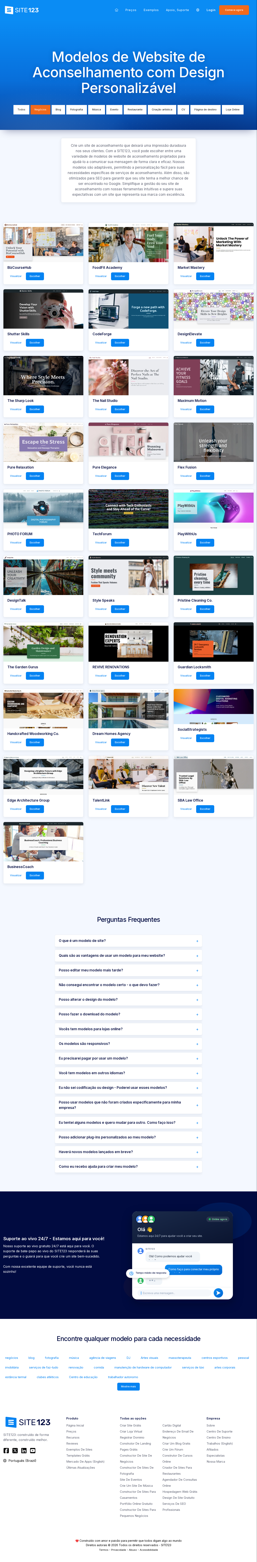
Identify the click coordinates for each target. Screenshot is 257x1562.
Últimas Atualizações (80, 1467)
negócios (11, 1358)
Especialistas (216, 1455)
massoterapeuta (180, 1358)
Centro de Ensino (219, 1437)
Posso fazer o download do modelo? (89, 1014)
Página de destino (205, 109)
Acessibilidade (149, 1549)
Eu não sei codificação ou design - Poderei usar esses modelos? (113, 1088)
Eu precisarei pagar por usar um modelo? (93, 1058)
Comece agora (234, 9)
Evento (114, 109)
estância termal (15, 1377)
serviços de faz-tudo (43, 1367)
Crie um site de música (136, 1486)
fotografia (52, 1358)
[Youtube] (33, 1451)
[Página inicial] (116, 10)
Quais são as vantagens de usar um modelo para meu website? (112, 956)
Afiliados (212, 1449)
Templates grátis (78, 1455)
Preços (131, 10)
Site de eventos (131, 1480)
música (74, 1358)
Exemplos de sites (79, 1449)
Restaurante (135, 109)
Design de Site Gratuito (178, 1498)
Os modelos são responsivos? (84, 1044)
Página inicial (75, 1425)
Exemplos (151, 10)
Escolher (35, 276)
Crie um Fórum (172, 1449)
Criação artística (162, 109)
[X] (15, 1451)
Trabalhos (220, 1443)
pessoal (243, 1358)
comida (99, 1367)
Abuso (133, 1549)
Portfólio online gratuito (136, 1504)
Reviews (72, 1443)
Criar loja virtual (131, 1431)
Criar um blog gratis (176, 1443)
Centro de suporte (220, 1431)
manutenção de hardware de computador (143, 1367)
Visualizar (16, 276)
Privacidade (118, 1549)
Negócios (40, 109)
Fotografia (76, 109)
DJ (128, 1358)
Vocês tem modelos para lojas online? (91, 1029)
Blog (58, 109)
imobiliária (12, 1367)
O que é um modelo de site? (82, 941)
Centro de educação (83, 1377)
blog (32, 1358)
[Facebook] (6, 1451)
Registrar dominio (132, 1437)
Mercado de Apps (85, 1461)
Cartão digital (171, 1425)
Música (96, 109)
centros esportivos (215, 1358)
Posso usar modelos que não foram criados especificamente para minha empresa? (120, 1105)
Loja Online (233, 109)
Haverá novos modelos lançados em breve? (96, 1152)
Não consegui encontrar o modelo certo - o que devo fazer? (109, 985)
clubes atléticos (48, 1377)
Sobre (211, 1425)
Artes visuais (149, 1358)
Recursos (73, 1437)
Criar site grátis (130, 1425)
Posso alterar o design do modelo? (88, 1000)
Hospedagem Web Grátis (179, 1492)
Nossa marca (216, 1461)
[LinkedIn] (24, 1451)
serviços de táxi (193, 1367)
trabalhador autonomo (123, 1377)
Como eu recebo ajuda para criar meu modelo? (98, 1167)
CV (183, 109)
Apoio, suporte (177, 10)
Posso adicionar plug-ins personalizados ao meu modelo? (107, 1137)
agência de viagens (102, 1358)
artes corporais (224, 1367)
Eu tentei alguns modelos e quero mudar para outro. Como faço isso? (117, 1123)
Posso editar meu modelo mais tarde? (91, 970)
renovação (76, 1367)
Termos (103, 1549)
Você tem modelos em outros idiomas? (92, 1073)
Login (211, 10)
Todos (21, 109)
